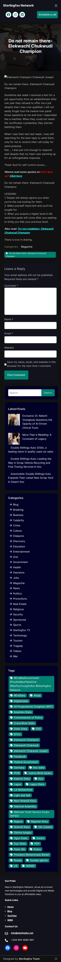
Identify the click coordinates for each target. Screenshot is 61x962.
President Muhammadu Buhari (31, 854)
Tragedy (18, 645)
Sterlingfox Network (18, 5)
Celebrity (18, 520)
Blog (15, 504)
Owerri (40, 838)
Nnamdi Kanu (22, 826)
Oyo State (20, 843)
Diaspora (18, 535)
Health (17, 567)
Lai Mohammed (23, 789)
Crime (16, 525)
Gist (15, 556)
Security (18, 614)
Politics (17, 593)
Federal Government (26, 761)
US (15, 865)
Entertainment (21, 551)
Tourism (18, 640)
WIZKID (30, 865)
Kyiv (40, 778)
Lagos (17, 784)
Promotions (20, 598)
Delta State (20, 728)
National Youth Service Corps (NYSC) (29, 814)
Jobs (16, 577)
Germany (19, 767)
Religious (18, 609)
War (15, 656)
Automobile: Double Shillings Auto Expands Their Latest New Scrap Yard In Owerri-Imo (30, 477)
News (16, 588)
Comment (11, 285)
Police (37, 849)
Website (9, 347)
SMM (10, 920)
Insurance (18, 572)
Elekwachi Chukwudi (26, 745)
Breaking (18, 509)
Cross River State (24, 723)
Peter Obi (19, 849)
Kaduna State (22, 778)
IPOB (17, 773)
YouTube (12, 915)
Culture (17, 530)
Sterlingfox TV (21, 630)
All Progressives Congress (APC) (33, 706)
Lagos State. (37, 784)
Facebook (20, 756)
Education (19, 546)
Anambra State (23, 712)
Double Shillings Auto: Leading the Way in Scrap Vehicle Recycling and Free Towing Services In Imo (29, 462)
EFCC (17, 734)
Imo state (38, 767)
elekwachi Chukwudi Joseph (31, 750)
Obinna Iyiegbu (23, 832)
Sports (17, 624)
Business (18, 515)
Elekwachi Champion (26, 739)
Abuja (37, 695)
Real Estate (19, 603)
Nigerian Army (39, 821)
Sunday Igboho (39, 860)
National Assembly (25, 806)
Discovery (19, 541)
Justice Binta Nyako (40, 773)
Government (20, 562)
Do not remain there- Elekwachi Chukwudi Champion (26, 254)
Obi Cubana (45, 826)
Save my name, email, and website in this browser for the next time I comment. (31, 364)
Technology (20, 635)
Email (8, 333)
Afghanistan (21, 701)
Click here (16, 175)
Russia (17, 860)
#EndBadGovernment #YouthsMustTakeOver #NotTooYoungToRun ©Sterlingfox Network (30, 684)
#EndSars (19, 695)
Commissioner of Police (28, 717)
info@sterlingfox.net (22, 933)
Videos (17, 651)
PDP (36, 843)
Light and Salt (22, 795)
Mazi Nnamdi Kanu (25, 800)
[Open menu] (56, 5)
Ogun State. (21, 838)
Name (8, 319)
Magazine (26, 246)
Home (10, 906)
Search (48, 392)
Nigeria (18, 821)
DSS (38, 728)
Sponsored (19, 619)
